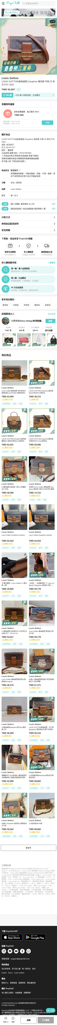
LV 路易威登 (40, 877)
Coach (4, 973)
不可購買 (45, 1020)
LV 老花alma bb (14, 871)
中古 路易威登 (7, 892)
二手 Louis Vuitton (25, 886)
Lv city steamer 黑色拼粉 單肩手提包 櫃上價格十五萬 (20, 875)
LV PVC (48, 877)
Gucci (10, 973)
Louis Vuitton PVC (37, 879)
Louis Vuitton (16, 189)
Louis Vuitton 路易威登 (21, 879)
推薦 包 (14, 896)
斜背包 (48, 305)
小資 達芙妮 (49, 892)
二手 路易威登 (13, 890)
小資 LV (47, 883)
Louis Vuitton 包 (13, 881)
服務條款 (22, 983)
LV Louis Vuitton (28, 877)
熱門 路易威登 (48, 890)
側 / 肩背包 (26, 969)
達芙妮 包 (25, 883)
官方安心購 (16, 969)
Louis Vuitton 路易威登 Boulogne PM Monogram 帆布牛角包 (31, 873)
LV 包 (10, 879)
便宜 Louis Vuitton (40, 886)
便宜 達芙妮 (39, 892)
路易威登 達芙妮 (38, 881)
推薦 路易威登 (18, 892)
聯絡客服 (13, 983)
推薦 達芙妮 (25, 894)
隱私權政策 (31, 983)
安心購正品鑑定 (8, 993)
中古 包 (7, 896)
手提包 (16, 305)
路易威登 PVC (26, 881)
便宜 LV (40, 883)
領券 (47, 123)
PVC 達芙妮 (9, 883)
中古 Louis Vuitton (33, 888)
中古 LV (7, 886)
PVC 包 (17, 883)
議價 (28, 1020)
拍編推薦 (18, 993)
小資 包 (47, 894)
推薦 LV (14, 886)
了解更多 (51, 263)
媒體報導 (27, 993)
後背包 (37, 305)
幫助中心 (5, 983)
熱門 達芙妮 (6, 894)
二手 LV (33, 883)
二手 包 (34, 894)
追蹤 (50, 321)
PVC (9, 877)
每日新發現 (6, 969)
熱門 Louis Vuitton (19, 888)
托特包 (26, 305)
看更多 (28, 848)
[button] (8, 329)
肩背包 (19, 183)
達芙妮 (15, 877)
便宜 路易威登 (25, 890)
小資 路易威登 (36, 890)
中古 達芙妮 (16, 894)
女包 (12, 183)
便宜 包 (40, 894)
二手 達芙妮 (29, 892)
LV (40, 875)
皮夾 (34, 969)
